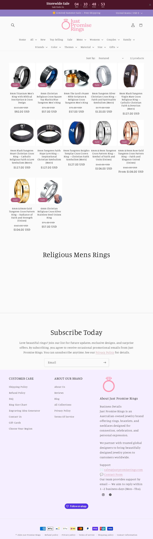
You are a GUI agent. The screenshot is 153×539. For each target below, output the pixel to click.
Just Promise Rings (32, 535)
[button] (13, 25)
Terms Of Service (64, 416)
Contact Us (15, 416)
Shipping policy (106, 535)
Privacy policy (68, 535)
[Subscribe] (105, 362)
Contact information (127, 535)
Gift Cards (15, 422)
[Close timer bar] (150, 5)
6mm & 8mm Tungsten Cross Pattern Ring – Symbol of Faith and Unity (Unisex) (103, 155)
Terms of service (87, 535)
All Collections (62, 404)
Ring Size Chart (18, 404)
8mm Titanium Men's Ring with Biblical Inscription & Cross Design (22, 98)
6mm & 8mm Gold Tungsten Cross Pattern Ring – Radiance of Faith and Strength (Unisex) (22, 214)
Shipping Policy (18, 386)
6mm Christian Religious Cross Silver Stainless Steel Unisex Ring (49, 213)
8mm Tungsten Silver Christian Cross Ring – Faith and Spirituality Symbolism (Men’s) (103, 98)
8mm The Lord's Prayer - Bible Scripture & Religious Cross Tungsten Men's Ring (76, 98)
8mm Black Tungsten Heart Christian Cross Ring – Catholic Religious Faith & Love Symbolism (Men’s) (22, 156)
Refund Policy (17, 392)
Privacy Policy (105, 352)
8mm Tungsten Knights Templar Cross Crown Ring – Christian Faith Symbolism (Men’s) (76, 155)
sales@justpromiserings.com (123, 469)
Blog (57, 398)
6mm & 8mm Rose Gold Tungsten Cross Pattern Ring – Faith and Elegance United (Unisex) (131, 156)
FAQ (11, 398)
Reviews (59, 392)
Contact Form (113, 474)
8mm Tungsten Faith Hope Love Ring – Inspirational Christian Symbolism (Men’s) (49, 156)
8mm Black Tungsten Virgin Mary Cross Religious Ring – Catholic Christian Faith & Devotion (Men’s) (131, 101)
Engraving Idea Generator (24, 410)
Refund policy (51, 535)
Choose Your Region (20, 428)
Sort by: (90, 58)
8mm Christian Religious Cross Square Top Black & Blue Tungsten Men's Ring (49, 98)
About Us (59, 386)
